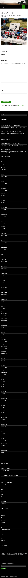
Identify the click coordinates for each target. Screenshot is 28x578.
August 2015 (3, 431)
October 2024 (3, 188)
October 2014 (3, 452)
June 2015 (3, 433)
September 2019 (4, 325)
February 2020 (4, 313)
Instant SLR (3, 510)
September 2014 (4, 454)
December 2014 (4, 447)
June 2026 (3, 164)
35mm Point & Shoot (5, 470)
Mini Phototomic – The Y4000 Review (12, 143)
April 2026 (3, 167)
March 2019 (3, 339)
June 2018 (3, 360)
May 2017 (3, 384)
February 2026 (4, 171)
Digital (2, 487)
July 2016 (3, 405)
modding (2, 513)
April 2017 (3, 386)
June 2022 (3, 254)
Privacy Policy (3, 576)
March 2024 (3, 204)
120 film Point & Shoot (5, 468)
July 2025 (3, 179)
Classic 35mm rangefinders (6, 482)
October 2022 (3, 245)
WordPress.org (4, 545)
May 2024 (3, 200)
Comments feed (4, 542)
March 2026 (3, 169)
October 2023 (3, 216)
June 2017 (3, 381)
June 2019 (3, 332)
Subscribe (3, 568)
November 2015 (4, 424)
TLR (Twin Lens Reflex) (5, 529)
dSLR (2, 489)
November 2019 (4, 320)
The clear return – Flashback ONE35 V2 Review (10, 122)
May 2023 (3, 228)
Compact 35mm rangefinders (6, 484)
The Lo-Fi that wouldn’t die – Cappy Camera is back (11, 131)
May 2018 (3, 362)
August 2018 (3, 355)
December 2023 (4, 212)
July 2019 (3, 329)
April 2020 (3, 311)
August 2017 (3, 377)
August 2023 (3, 221)
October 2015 (3, 426)
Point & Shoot (3, 520)
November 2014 (4, 450)
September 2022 (4, 247)
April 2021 (3, 282)
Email (2, 90)
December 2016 (4, 396)
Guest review (3, 503)
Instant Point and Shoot (5, 508)
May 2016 (3, 410)
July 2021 (3, 275)
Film (1, 496)
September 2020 (4, 299)
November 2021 (4, 268)
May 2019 (3, 334)
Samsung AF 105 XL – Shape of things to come (14, 145)
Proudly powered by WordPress (11, 576)
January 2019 (3, 344)
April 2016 (3, 412)
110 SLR (2, 465)
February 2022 (4, 261)
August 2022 (3, 249)
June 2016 (3, 407)
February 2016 (4, 417)
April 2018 (3, 365)
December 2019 (4, 318)
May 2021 (3, 280)
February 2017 (4, 391)
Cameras (2, 480)
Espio (2, 494)
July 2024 (3, 195)
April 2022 (3, 256)
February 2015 (4, 443)
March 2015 (3, 440)
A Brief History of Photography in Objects (9, 475)
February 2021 (4, 287)
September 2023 (4, 219)
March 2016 (3, 414)
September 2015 (4, 429)
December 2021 (4, 266)
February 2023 (4, 235)
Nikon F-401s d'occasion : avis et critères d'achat (10, 155)
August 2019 (3, 327)
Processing (3, 522)
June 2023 (3, 226)
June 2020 (3, 306)
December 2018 (4, 346)
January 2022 (3, 263)
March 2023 (3, 233)
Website (2, 95)
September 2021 (4, 273)
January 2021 (3, 289)
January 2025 (3, 181)
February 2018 (4, 367)
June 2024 (3, 197)
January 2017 (3, 393)
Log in (2, 538)
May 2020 (3, 308)
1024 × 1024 (10, 15)
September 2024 (4, 190)
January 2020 (3, 315)
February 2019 (4, 341)
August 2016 (3, 403)
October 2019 (3, 322)
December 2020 (4, 292)
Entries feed (3, 540)
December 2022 (4, 240)
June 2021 (3, 278)
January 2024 (3, 209)
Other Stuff (3, 515)
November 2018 (4, 348)
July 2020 (3, 304)
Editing (2, 491)
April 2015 (3, 438)
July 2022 (3, 252)
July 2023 (3, 223)
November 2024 (4, 186)
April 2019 (3, 337)
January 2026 (3, 174)
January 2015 (3, 445)
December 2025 (4, 176)
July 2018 (3, 358)
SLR (1, 527)
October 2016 (3, 400)
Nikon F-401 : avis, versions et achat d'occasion (10, 151)
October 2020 (3, 296)
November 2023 (4, 214)
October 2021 (3, 271)
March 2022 (3, 259)
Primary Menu (26, 7)
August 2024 (3, 193)
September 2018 (4, 353)
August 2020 (3, 301)
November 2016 (4, 398)
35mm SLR (3, 472)
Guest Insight (3, 501)
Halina (2, 506)
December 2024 (4, 183)
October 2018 (3, 351)
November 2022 (4, 242)
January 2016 (3, 419)
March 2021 (3, 285)
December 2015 (4, 421)
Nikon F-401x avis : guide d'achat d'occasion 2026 (11, 148)
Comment (3, 68)
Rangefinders (3, 524)
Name (2, 84)
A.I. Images (3, 477)
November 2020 (4, 294)
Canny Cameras (5, 7)
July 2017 (3, 379)
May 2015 (3, 436)
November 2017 (4, 372)
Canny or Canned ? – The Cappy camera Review (10, 125)
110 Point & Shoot (4, 463)
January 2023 (3, 237)
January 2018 (3, 370)
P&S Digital (3, 517)
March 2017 (3, 388)
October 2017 (3, 374)
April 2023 (3, 230)
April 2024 (3, 202)
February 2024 (4, 207)
